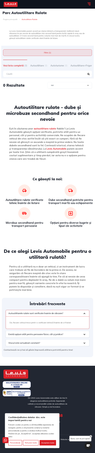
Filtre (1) (47, 52)
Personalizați (15, 443)
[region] (32, 430)
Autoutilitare (38, 65)
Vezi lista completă (15, 65)
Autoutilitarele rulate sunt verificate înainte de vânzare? (35, 313)
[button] (47, 313)
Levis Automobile (56, 148)
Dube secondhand (60, 200)
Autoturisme (58, 65)
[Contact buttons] (5, 440)
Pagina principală (10, 19)
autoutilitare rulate (45, 128)
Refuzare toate (31, 443)
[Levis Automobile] (11, 4)
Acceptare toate (47, 443)
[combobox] (70, 85)
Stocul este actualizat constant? (24, 343)
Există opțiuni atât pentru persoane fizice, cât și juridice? (35, 334)
